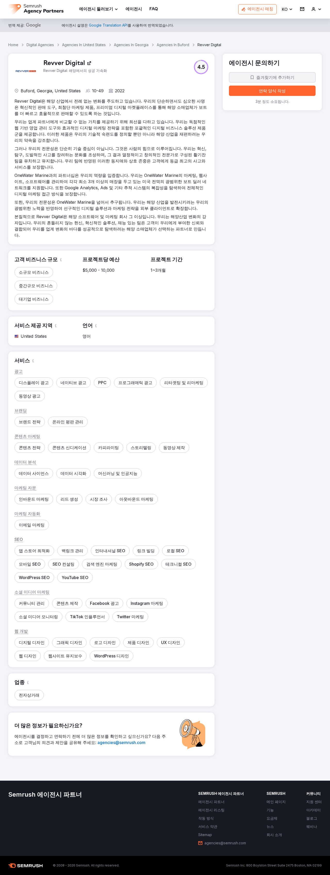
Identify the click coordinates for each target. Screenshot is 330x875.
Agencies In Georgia (131, 45)
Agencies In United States (84, 45)
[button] (287, 9)
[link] (134, 9)
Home (13, 45)
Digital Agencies (40, 45)
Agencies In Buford (173, 45)
